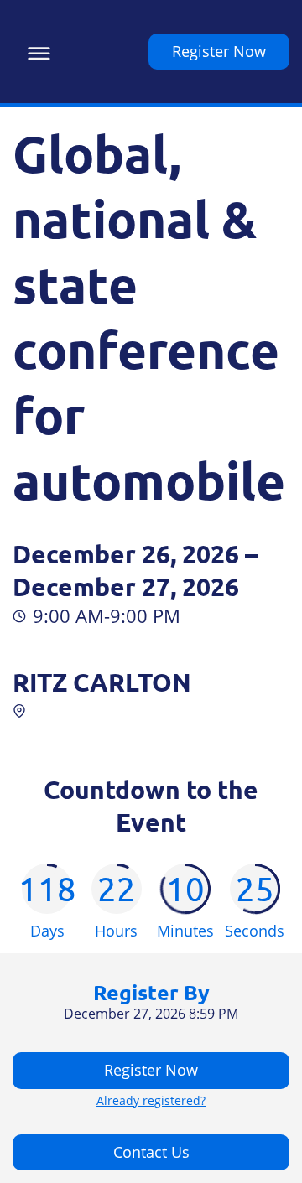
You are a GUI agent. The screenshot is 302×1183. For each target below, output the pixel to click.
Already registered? (151, 1100)
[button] (35, 51)
